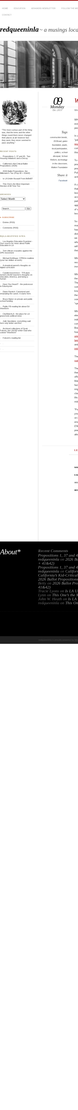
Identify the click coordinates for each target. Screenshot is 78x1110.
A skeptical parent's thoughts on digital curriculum (15, 266)
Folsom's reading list (12, 338)
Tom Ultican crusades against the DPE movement (16, 252)
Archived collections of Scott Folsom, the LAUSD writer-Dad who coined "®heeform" (15, 330)
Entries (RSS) (9, 222)
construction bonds (58, 137)
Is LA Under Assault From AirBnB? (18, 178)
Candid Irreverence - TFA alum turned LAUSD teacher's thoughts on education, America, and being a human (16, 276)
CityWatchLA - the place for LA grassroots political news (14, 315)
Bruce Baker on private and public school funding (16, 300)
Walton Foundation (59, 167)
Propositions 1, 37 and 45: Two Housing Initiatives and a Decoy (15, 157)
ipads (64, 145)
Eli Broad (57, 141)
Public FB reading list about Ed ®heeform (14, 307)
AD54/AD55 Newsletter (43, 8)
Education (19, 8)
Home (5, 8)
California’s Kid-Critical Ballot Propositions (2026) (14, 165)
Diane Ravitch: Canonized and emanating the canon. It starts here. (15, 293)
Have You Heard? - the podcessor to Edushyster (16, 285)
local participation (59, 148)
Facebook (63, 180)
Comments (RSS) (10, 228)
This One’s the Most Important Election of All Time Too (14, 185)
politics (58, 152)
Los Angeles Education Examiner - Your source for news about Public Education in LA (16, 243)
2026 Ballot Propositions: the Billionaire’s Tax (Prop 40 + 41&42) (15, 172)
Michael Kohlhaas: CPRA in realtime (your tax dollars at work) (17, 259)
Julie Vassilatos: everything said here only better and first (15, 322)
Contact (7, 15)
